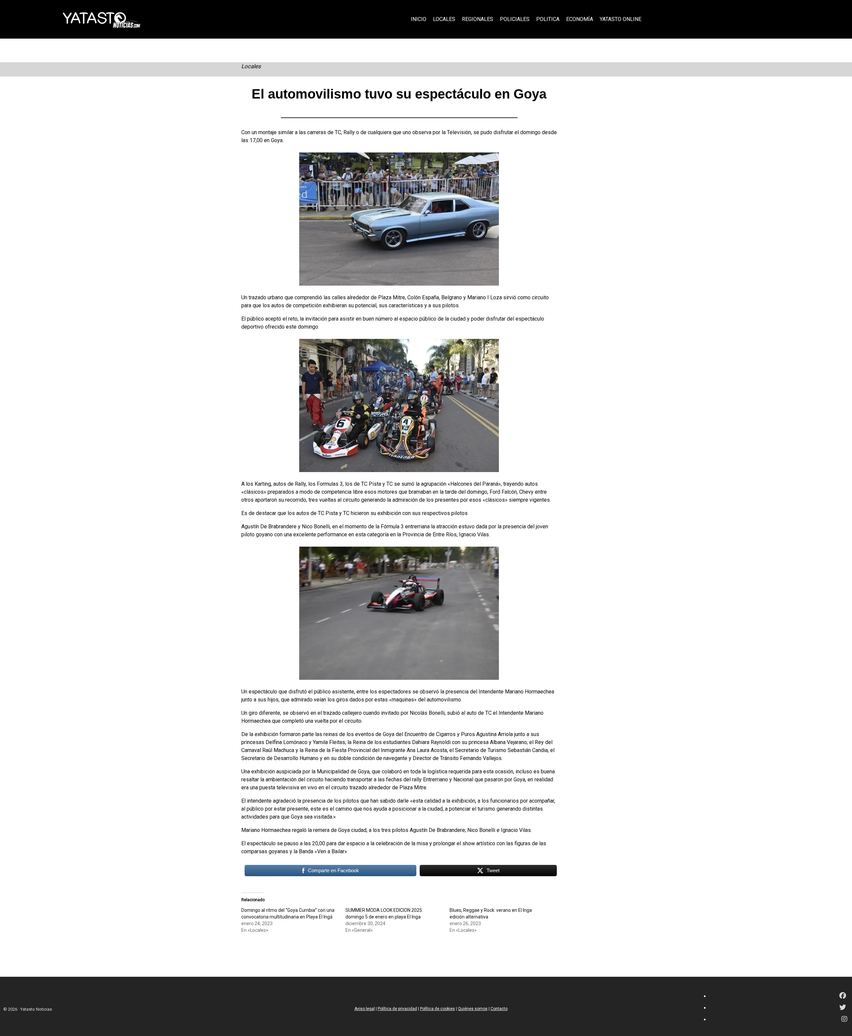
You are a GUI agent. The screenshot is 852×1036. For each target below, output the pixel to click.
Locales (251, 66)
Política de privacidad (397, 1008)
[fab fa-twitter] (842, 1008)
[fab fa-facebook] (842, 996)
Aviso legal (364, 1008)
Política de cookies (437, 1008)
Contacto (499, 1008)
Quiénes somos (473, 1008)
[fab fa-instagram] (844, 1019)
